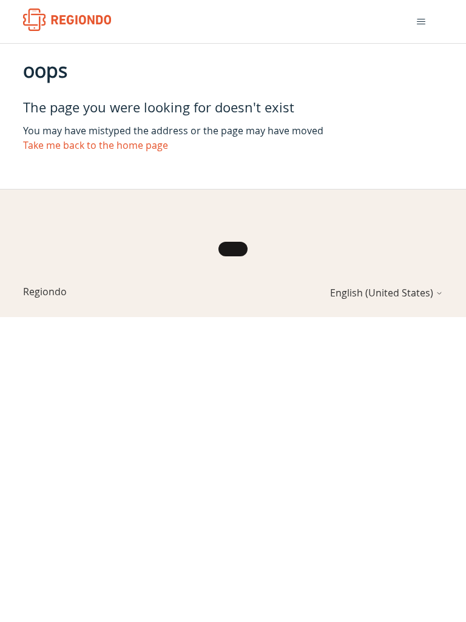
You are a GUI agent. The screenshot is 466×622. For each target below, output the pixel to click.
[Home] (67, 20)
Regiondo (45, 291)
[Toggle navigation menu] (421, 22)
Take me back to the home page (95, 145)
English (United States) (383, 292)
